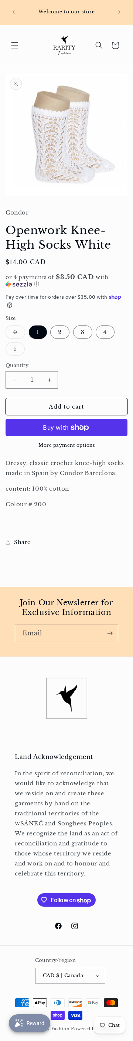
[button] (15, 45)
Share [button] (22, 542)
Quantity (17, 365)
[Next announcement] (119, 12)
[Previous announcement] (14, 12)
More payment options (66, 445)
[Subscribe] (110, 633)
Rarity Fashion (52, 1028)
